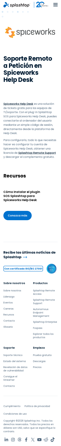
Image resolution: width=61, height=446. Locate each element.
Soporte (9, 348)
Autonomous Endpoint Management (41, 313)
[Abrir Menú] (55, 5)
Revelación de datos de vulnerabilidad (15, 368)
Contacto (9, 320)
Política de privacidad (37, 406)
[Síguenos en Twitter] (33, 440)
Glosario (8, 327)
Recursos (8, 314)
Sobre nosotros (14, 283)
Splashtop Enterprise (45, 322)
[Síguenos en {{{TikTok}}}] (53, 440)
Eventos (8, 302)
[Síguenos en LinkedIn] (6, 440)
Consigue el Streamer (10, 378)
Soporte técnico (13, 355)
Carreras (8, 308)
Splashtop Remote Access (44, 292)
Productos (40, 283)
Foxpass (37, 328)
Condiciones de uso (15, 413)
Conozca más (17, 215)
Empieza (39, 348)
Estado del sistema (14, 361)
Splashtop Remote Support (37, 153)
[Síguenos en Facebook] (26, 440)
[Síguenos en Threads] (20, 440)
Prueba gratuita (42, 355)
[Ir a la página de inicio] (16, 5)
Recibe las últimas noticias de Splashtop (29, 254)
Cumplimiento (12, 406)
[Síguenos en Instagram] (13, 440)
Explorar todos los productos (43, 335)
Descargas (39, 361)
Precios (37, 367)
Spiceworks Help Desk (18, 104)
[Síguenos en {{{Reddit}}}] (46, 440)
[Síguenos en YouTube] (39, 440)
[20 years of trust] (39, 5)
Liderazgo (9, 296)
